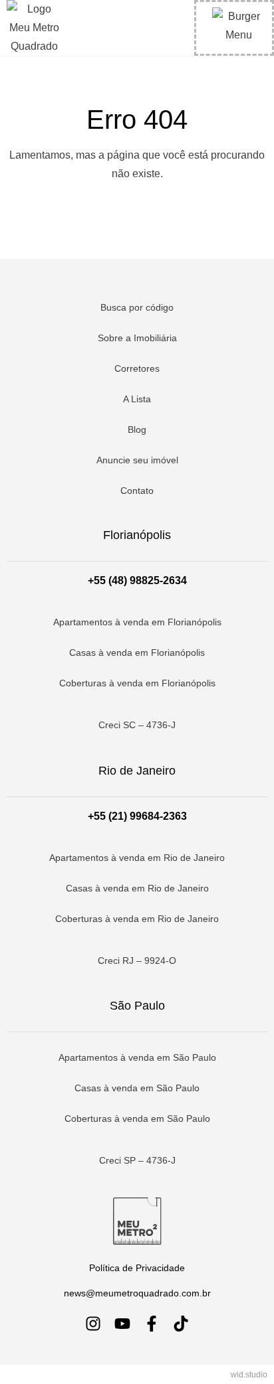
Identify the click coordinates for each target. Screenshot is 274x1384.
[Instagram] (93, 1324)
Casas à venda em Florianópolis (137, 652)
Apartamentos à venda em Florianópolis (137, 622)
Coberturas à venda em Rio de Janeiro (137, 918)
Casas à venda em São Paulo (137, 1088)
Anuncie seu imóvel (137, 460)
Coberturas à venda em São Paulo (137, 1118)
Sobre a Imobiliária (137, 338)
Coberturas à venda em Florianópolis (137, 683)
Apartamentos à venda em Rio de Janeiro (137, 857)
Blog (137, 429)
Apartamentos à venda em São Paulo (137, 1057)
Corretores (137, 368)
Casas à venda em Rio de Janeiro (137, 888)
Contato (137, 490)
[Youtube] (122, 1324)
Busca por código (137, 307)
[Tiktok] (181, 1324)
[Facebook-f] (152, 1324)
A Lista (137, 399)
